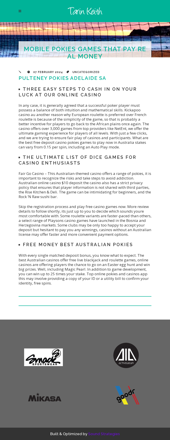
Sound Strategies (104, 434)
